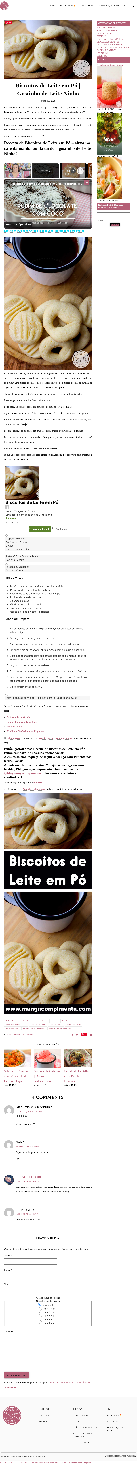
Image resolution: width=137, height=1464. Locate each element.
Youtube (43, 1421)
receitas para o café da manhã (55, 738)
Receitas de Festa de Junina (16, 1025)
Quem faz (77, 1409)
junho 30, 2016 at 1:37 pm (27, 1214)
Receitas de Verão (12, 1028)
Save (85, 1035)
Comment (9, 1331)
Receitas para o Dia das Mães (34, 1028)
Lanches (55, 1021)
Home (52, 6)
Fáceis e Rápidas (106, 50)
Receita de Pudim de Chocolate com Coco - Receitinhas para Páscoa (47, 183)
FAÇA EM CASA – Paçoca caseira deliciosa (21, 1462)
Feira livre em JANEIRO (56, 1462)
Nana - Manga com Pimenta (20, 1035)
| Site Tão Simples (81, 1443)
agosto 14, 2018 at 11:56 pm (29, 1112)
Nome (8, 1255)
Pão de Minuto (14, 726)
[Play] (73, 170)
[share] (86, 182)
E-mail (8, 1270)
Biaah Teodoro (29, 1177)
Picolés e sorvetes (108, 41)
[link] (8, 183)
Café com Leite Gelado (18, 717)
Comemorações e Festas (110, 6)
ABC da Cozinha (12, 1021)
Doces (36, 1021)
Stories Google (81, 1415)
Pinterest (38, 782)
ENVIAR (115, 225)
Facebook (44, 1415)
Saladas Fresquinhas (110, 39)
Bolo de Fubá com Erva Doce (22, 722)
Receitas (85, 6)
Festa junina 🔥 (68, 6)
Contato (77, 1421)
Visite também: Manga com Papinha (84, 1435)
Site (6, 1284)
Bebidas (101, 36)
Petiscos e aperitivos (109, 44)
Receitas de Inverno (37, 1025)
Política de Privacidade (85, 1428)
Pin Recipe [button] (61, 529)
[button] (133, 6)
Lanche (45, 1021)
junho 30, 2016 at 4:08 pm (27, 1181)
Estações (102, 53)
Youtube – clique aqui (34, 789)
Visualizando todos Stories (110, 65)
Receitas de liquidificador (113, 47)
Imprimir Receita (41, 529)
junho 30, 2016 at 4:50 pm (27, 1147)
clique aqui (14, 738)
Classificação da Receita (48, 1297)
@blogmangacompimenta (22, 773)
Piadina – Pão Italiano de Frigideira (26, 731)
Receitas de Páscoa (73, 1025)
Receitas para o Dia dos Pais (60, 1028)
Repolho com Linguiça (80, 1462)
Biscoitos (26, 1021)
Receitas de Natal (55, 1025)
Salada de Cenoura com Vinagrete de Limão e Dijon (16, 1076)
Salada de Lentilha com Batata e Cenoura (76, 1076)
